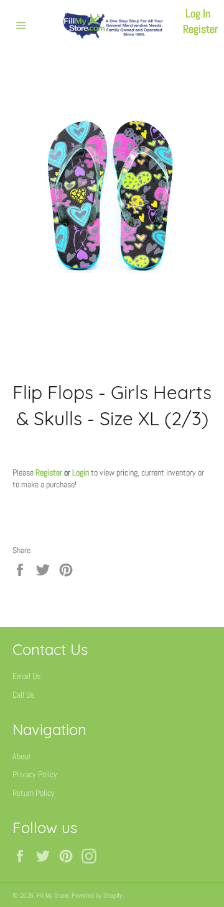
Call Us (23, 694)
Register (200, 29)
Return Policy (33, 792)
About (21, 756)
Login (80, 472)
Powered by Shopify (97, 895)
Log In (197, 13)
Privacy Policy (34, 774)
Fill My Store (52, 895)
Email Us (26, 676)
